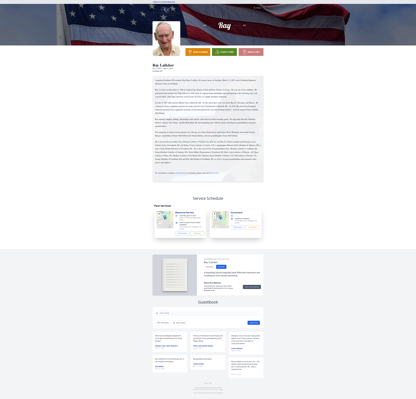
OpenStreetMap (210, 393)
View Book (209, 267)
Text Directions (182, 233)
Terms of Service (214, 389)
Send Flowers (253, 227)
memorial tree (181, 173)
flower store (213, 173)
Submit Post (253, 323)
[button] (164, 217)
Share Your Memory (252, 287)
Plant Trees (197, 233)
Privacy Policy (202, 389)
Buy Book (221, 267)
